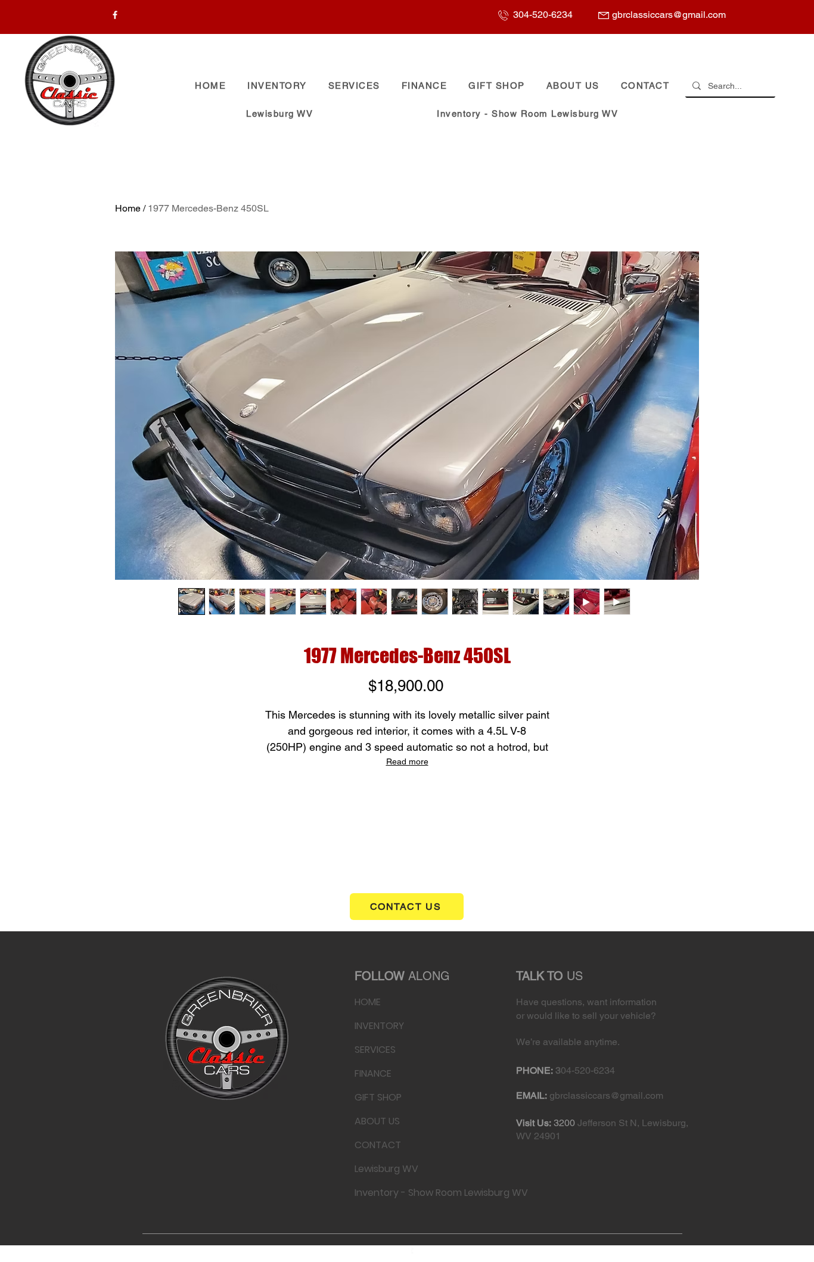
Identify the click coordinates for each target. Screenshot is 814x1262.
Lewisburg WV (386, 1169)
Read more (407, 761)
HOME (368, 1002)
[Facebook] (115, 15)
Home (128, 208)
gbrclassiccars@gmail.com (606, 1095)
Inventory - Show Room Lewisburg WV (391, 1192)
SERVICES (375, 1049)
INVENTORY (379, 1026)
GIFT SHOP (378, 1097)
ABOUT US (377, 1121)
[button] (277, 86)
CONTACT (378, 1145)
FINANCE (373, 1073)
